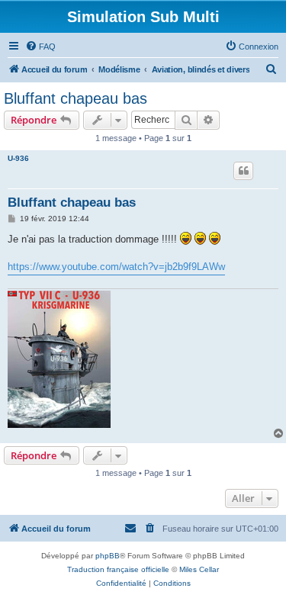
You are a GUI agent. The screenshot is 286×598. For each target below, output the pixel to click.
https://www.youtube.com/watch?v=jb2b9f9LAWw (116, 266)
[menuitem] (40, 46)
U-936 (18, 158)
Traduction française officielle (118, 569)
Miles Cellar (199, 569)
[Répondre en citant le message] (243, 171)
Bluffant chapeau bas (75, 98)
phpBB (107, 555)
